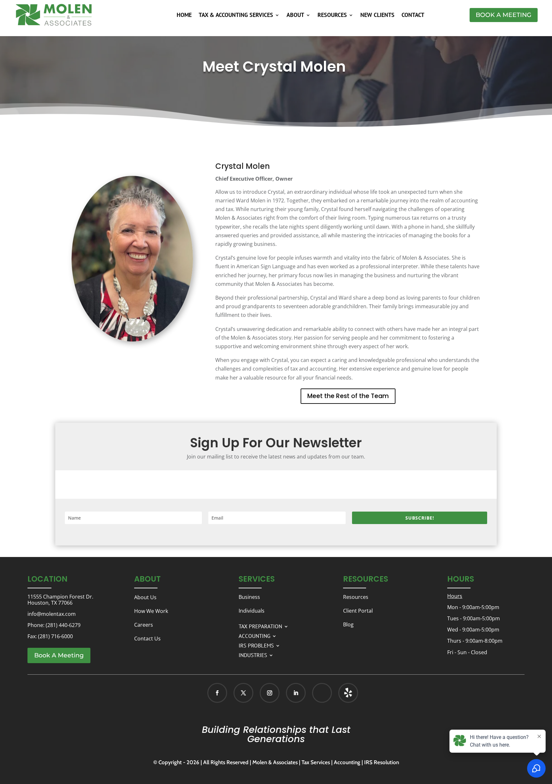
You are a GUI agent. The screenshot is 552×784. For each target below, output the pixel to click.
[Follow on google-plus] (322, 693)
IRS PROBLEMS (256, 645)
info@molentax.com (51, 613)
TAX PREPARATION (260, 626)
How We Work (151, 611)
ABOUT (295, 16)
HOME (184, 16)
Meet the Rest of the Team (348, 396)
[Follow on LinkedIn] (296, 693)
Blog (348, 624)
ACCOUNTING (254, 635)
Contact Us (147, 638)
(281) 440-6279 (63, 625)
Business (249, 596)
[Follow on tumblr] (348, 693)
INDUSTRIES (253, 654)
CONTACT (413, 16)
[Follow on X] (243, 693)
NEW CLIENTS (377, 16)
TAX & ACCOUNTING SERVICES (236, 16)
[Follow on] (341, 693)
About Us (145, 597)
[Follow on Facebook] (217, 693)
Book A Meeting (504, 15)
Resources (355, 596)
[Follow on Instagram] (270, 693)
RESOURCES (332, 16)
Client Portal (358, 610)
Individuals (251, 610)
